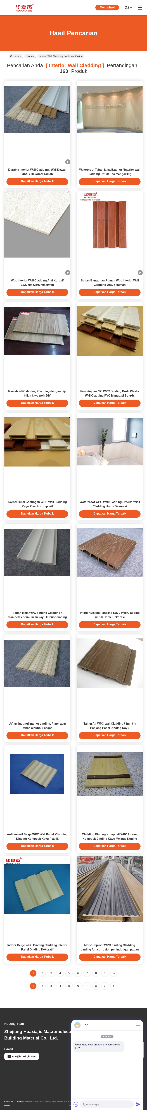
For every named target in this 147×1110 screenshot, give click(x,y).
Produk (30, 56)
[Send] (138, 1104)
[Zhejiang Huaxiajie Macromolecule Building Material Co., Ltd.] (24, 7)
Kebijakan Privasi (8, 1103)
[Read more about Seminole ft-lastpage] (114, 986)
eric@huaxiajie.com (24, 1056)
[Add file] (76, 1104)
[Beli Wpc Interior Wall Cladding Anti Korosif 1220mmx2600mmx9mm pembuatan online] (37, 224)
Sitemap (19, 1101)
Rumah (17, 56)
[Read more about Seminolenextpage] (105, 986)
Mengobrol (107, 7)
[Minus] (138, 1025)
